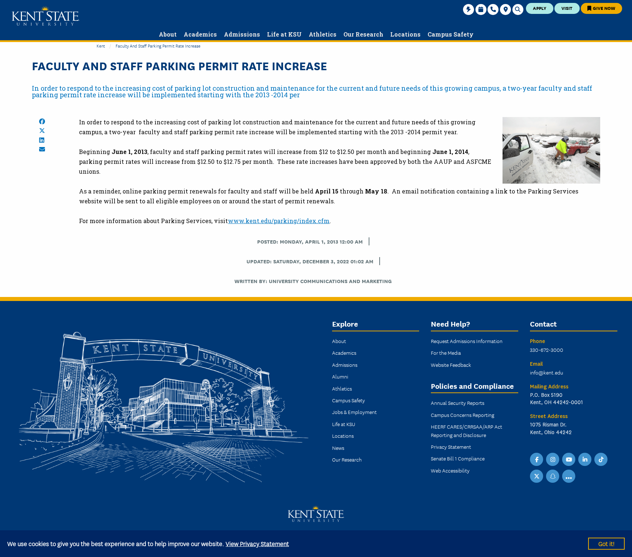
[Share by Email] (42, 149)
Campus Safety (348, 400)
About (339, 341)
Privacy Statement (451, 447)
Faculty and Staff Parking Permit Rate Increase (158, 45)
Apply (539, 8)
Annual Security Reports (457, 403)
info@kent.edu (546, 372)
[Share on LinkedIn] (41, 140)
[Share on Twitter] (42, 131)
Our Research (347, 459)
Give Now (603, 8)
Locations (343, 436)
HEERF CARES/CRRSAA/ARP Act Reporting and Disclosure (466, 430)
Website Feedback (451, 365)
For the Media (446, 353)
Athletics (342, 388)
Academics (344, 353)
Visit (566, 8)
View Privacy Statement (257, 543)
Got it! (606, 543)
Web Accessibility (450, 470)
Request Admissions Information (467, 341)
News (338, 448)
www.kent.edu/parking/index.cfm (279, 221)
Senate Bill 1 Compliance (458, 458)
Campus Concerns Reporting (462, 415)
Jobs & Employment (354, 412)
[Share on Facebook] (42, 121)
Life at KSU (343, 424)
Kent (101, 45)
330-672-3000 (546, 350)
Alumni (340, 376)
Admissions (344, 365)
